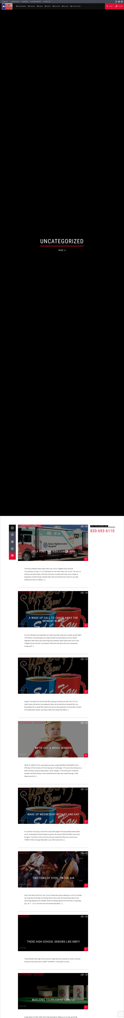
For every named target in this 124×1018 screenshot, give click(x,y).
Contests (32, 6)
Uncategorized (38, 564)
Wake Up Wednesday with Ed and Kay (53, 852)
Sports (49, 6)
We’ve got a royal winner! (53, 786)
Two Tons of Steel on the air (53, 916)
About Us (5, 2)
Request (120, 6)
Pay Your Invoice (36, 2)
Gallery (66, 6)
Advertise (25, 2)
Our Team (57, 6)
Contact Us (47, 2)
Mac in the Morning (25, 564)
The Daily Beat (77, 6)
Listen (110, 6)
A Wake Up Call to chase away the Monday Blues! (53, 657)
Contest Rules (15, 2)
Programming (22, 6)
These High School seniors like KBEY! (53, 979)
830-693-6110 (102, 568)
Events (41, 6)
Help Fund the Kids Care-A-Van (53, 589)
